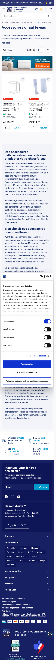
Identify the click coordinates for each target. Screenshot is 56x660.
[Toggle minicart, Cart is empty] (50, 9)
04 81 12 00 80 (19, 525)
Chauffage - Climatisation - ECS (23, 22)
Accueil (5, 22)
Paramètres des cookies (12, 598)
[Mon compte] (46, 9)
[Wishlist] (36, 9)
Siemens (10, 561)
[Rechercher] (49, 16)
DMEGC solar (21, 556)
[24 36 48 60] (40, 50)
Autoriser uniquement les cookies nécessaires (27, 381)
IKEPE (30, 552)
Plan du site (7, 611)
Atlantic (40, 552)
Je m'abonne (42, 487)
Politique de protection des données (17, 608)
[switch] (47, 329)
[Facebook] (6, 496)
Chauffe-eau (45, 22)
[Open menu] (4, 9)
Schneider (11, 548)
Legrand (23, 548)
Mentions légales (9, 602)
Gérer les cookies (38, 356)
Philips (42, 561)
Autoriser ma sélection (27, 372)
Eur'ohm (10, 552)
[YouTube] (18, 496)
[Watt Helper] (50, 634)
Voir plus (6, 43)
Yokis (20, 561)
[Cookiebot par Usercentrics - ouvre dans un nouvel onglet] (39, 276)
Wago (34, 556)
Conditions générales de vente (15, 605)
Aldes (9, 556)
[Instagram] (12, 496)
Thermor (31, 561)
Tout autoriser (27, 364)
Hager (20, 552)
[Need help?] (40, 3)
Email (8, 487)
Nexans (34, 548)
